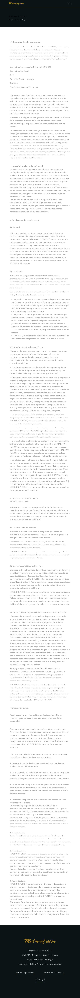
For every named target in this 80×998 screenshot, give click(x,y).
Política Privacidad (38, 964)
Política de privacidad (25, 973)
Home (11, 20)
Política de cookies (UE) (54, 973)
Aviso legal (23, 964)
